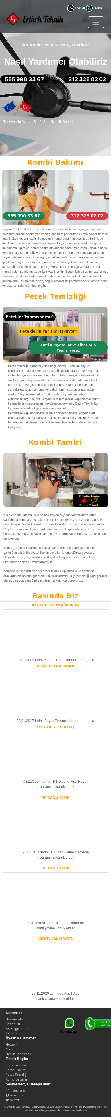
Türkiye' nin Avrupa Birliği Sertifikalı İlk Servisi (38, 122)
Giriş (98, 7)
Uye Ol (80, 7)
